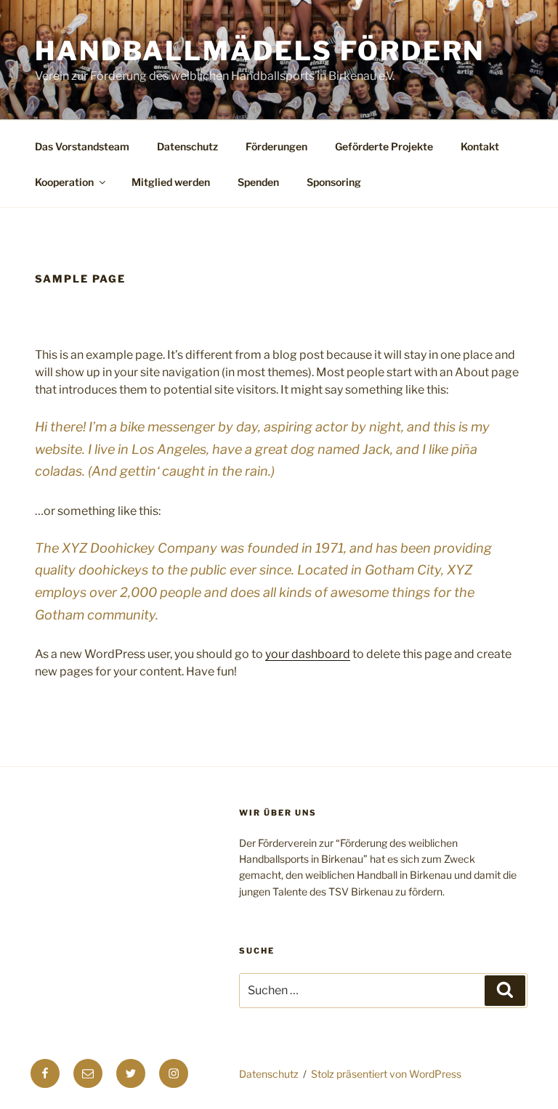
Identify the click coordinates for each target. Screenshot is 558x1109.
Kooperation (64, 182)
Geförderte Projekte (384, 146)
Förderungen (276, 146)
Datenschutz (187, 146)
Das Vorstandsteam (82, 146)
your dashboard (307, 654)
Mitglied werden (171, 182)
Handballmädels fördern (260, 51)
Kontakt (480, 146)
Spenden (258, 182)
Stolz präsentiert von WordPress (386, 1074)
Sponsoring (334, 182)
